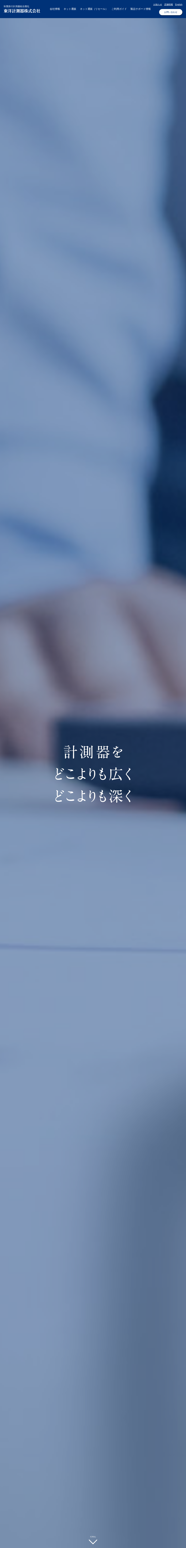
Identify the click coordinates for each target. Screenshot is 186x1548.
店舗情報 (168, 4)
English (178, 4)
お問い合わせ (170, 12)
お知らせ (157, 4)
